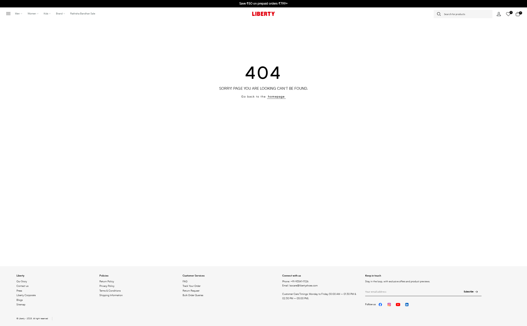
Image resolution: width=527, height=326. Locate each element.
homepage (276, 96)
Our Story (21, 281)
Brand (59, 13)
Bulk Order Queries (193, 295)
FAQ (185, 281)
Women (32, 13)
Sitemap (20, 304)
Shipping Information (111, 295)
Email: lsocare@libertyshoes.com (300, 285)
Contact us (22, 286)
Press (19, 291)
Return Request (191, 291)
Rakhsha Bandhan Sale (82, 13)
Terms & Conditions (110, 291)
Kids (46, 13)
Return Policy (106, 281)
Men (17, 13)
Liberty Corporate (26, 295)
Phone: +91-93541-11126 (295, 281)
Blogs (19, 300)
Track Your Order (192, 286)
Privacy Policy (106, 286)
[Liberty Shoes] (263, 14)
